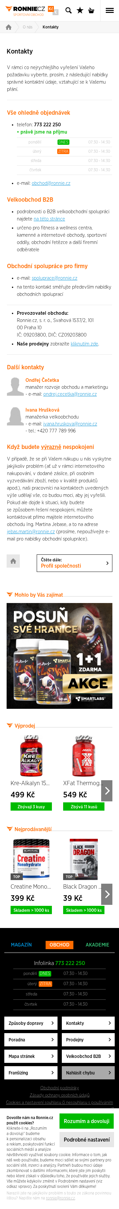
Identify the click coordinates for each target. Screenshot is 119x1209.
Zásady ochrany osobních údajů (60, 1095)
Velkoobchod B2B (83, 1056)
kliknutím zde (84, 344)
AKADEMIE (97, 945)
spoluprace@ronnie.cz (54, 278)
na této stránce (49, 219)
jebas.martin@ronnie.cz (31, 531)
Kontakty (51, 27)
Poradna (17, 1040)
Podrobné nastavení (87, 1140)
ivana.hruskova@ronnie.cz (70, 424)
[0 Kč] (93, 10)
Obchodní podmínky (59, 1088)
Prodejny (75, 1040)
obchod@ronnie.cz (51, 183)
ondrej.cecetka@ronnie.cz (70, 394)
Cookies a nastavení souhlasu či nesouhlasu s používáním (59, 1102)
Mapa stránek (22, 1056)
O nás (27, 27)
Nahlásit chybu (80, 1073)
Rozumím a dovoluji (86, 1121)
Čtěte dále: (61, 563)
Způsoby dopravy (26, 1023)
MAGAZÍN (21, 945)
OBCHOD (59, 945)
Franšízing (18, 1073)
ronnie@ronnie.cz (60, 1198)
